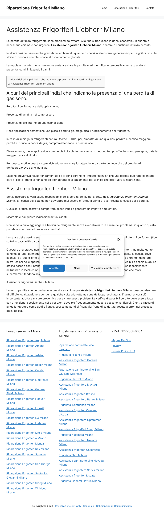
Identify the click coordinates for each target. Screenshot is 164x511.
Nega (77, 268)
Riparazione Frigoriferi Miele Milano (28, 432)
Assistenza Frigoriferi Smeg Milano (81, 429)
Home (103, 7)
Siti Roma (88, 505)
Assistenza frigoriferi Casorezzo (79, 449)
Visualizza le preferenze (105, 268)
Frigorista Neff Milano (73, 455)
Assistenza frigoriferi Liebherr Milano (32, 83)
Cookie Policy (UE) (123, 351)
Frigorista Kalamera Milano (76, 434)
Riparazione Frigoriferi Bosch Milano (29, 364)
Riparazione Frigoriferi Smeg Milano (29, 483)
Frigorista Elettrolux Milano (76, 379)
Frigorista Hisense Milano (75, 354)
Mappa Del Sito (121, 340)
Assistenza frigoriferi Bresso (77, 394)
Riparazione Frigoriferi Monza (25, 443)
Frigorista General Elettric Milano (80, 481)
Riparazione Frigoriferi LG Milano (27, 417)
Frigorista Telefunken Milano (77, 404)
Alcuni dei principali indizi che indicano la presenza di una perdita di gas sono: (56, 79)
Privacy (116, 345)
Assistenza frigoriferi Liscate (77, 475)
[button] (119, 239)
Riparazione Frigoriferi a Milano (26, 438)
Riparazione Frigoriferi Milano (35, 8)
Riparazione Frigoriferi (126, 7)
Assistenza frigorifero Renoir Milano (82, 399)
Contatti (149, 7)
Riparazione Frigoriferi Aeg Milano (28, 340)
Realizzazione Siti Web (68, 505)
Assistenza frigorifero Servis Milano (81, 470)
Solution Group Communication (114, 505)
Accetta (54, 268)
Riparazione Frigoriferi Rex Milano (27, 449)
